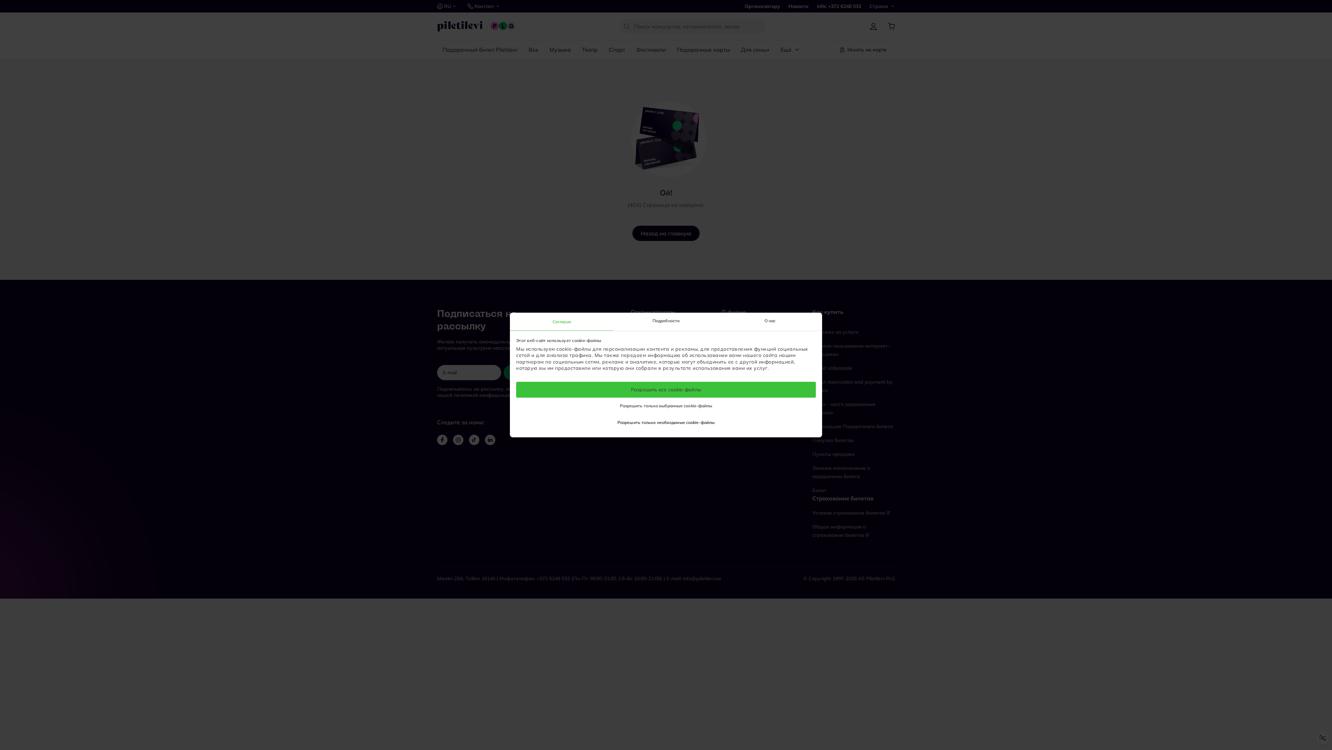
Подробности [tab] (666, 320)
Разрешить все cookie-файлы (666, 389)
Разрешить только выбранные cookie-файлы (666, 406)
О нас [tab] (770, 320)
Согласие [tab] (562, 321)
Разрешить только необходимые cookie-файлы (666, 422)
